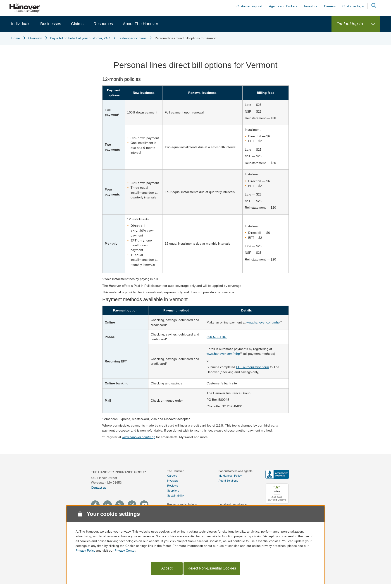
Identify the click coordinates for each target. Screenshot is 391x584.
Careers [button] (330, 6)
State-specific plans (132, 38)
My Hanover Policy (230, 475)
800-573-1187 (217, 337)
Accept (166, 568)
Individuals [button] (20, 24)
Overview (35, 38)
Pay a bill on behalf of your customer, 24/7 (80, 38)
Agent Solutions (228, 480)
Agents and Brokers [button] (283, 6)
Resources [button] (103, 24)
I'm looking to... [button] (352, 24)
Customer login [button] (353, 6)
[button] (373, 6)
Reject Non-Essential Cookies (212, 568)
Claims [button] (77, 24)
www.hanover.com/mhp (263, 322)
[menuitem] (20, 24)
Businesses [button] (50, 24)
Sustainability (175, 495)
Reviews (172, 485)
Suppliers (173, 490)
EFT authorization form (252, 367)
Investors (310, 6)
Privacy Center (124, 550)
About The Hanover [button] (140, 24)
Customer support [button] (249, 6)
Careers (172, 475)
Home (15, 38)
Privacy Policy (85, 550)
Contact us (98, 487)
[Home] (25, 7)
